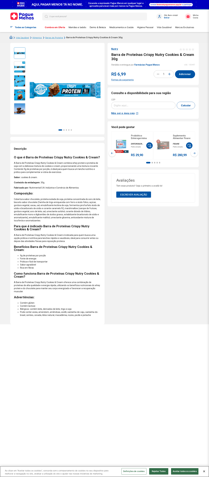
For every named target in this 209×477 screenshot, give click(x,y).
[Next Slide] (194, 153)
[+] (169, 74)
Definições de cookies (134, 471)
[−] (158, 74)
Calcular (186, 105)
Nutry (114, 49)
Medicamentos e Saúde (121, 27)
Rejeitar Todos (159, 471)
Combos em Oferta (55, 27)
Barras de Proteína (54, 37)
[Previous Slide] (112, 153)
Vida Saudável (164, 27)
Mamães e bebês (77, 27)
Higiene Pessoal (145, 27)
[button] (148, 162)
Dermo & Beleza (98, 27)
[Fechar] (204, 471)
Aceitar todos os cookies (185, 471)
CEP (113, 99)
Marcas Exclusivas (184, 27)
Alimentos (37, 37)
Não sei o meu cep (123, 113)
